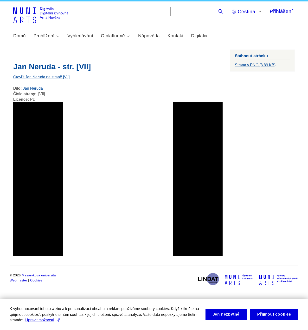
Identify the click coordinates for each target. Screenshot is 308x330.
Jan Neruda (33, 88)
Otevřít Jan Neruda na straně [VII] (41, 77)
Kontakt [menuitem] (175, 35)
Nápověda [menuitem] (149, 35)
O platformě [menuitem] (113, 35)
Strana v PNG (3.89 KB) (255, 65)
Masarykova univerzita (39, 275)
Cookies (36, 280)
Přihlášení (281, 11)
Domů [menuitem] (19, 35)
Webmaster (18, 280)
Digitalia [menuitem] (199, 35)
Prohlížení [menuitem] (43, 35)
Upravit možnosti (39, 320)
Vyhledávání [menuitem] (80, 35)
